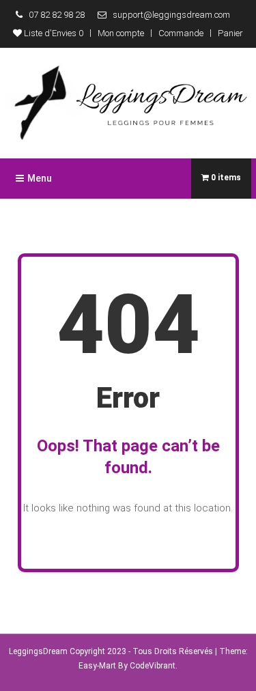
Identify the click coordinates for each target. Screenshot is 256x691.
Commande (180, 33)
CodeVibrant (152, 666)
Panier (230, 33)
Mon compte (121, 33)
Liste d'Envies (52, 33)
